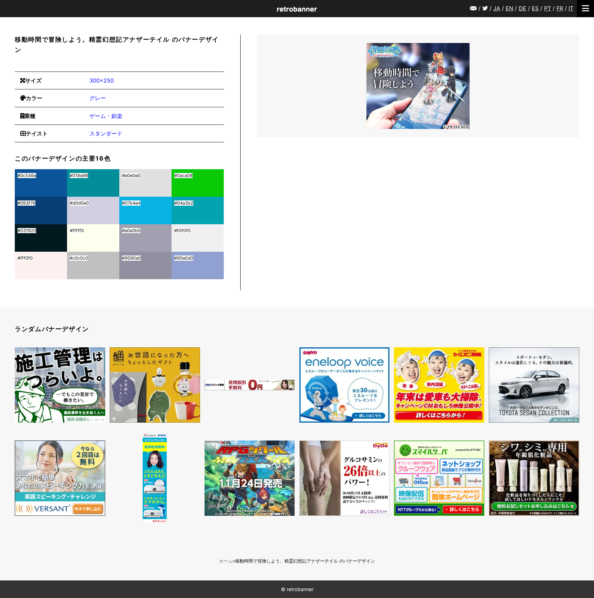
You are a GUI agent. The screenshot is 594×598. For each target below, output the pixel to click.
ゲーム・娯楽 (105, 115)
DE (522, 8)
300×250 (101, 80)
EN (509, 8)
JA (496, 8)
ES (535, 8)
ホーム (225, 561)
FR (560, 8)
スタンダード (105, 133)
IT (571, 8)
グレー (97, 98)
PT (547, 8)
